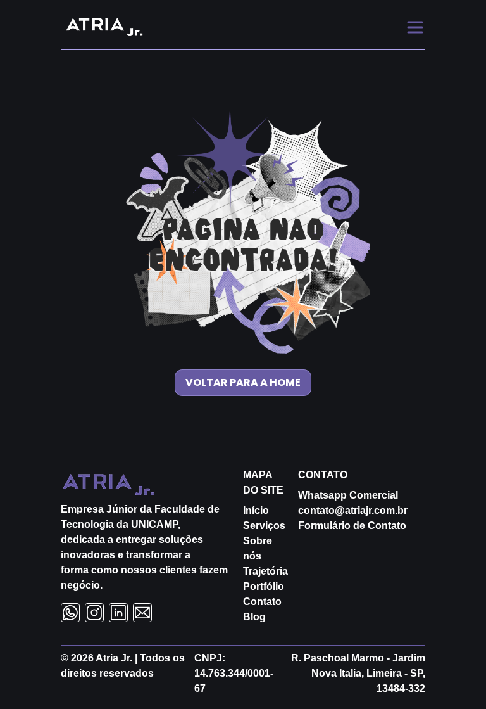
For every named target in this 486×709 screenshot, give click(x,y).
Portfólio (263, 586)
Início (256, 510)
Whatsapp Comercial (348, 495)
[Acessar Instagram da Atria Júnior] (94, 612)
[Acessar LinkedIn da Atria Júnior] (118, 612)
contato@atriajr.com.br (353, 510)
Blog (254, 616)
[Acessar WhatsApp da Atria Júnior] (70, 612)
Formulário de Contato (352, 525)
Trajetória (265, 571)
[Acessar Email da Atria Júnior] (142, 612)
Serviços (264, 525)
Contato (262, 601)
